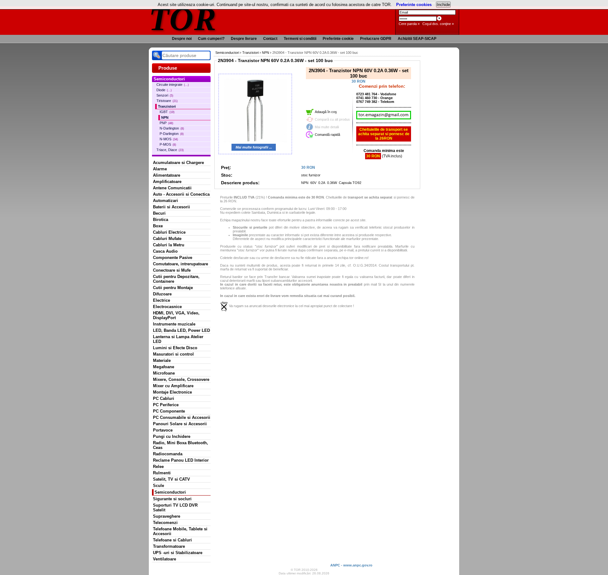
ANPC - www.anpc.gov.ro (351, 565)
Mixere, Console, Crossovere (181, 379)
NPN (164, 117)
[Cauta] (157, 55)
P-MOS (168, 144)
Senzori (164, 95)
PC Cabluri (163, 398)
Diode (164, 90)
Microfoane (164, 373)
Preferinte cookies (414, 4)
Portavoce (163, 430)
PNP (166, 123)
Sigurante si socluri (172, 498)
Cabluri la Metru (168, 245)
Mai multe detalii (327, 127)
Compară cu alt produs (332, 119)
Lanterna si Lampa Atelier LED (178, 339)
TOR (183, 19)
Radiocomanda (167, 454)
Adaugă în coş (326, 112)
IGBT (167, 112)
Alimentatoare (166, 175)
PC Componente (169, 411)
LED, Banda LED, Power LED (181, 330)
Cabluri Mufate (167, 238)
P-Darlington (172, 134)
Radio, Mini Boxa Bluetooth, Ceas (180, 445)
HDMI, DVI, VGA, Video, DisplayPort (176, 315)
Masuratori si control (173, 354)
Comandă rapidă (327, 134)
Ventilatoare (164, 559)
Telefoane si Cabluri (172, 540)
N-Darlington (172, 128)
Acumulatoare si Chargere (178, 162)
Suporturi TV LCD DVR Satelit (175, 507)
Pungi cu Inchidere (171, 436)
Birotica (160, 219)
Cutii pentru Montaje (173, 287)
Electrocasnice (167, 306)
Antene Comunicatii (172, 188)
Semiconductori (170, 492)
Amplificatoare (167, 181)
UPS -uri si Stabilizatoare (177, 552)
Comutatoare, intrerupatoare (180, 264)
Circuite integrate (172, 84)
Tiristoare (167, 101)
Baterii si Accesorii (171, 207)
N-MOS (169, 139)
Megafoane (163, 366)
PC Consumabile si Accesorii (181, 417)
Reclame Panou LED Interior (181, 460)
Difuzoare (162, 294)
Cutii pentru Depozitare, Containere (176, 279)
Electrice (161, 300)
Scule (158, 485)
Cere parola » (409, 24)
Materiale (162, 360)
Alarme (160, 169)
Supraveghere (166, 516)
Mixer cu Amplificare (173, 385)
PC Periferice (166, 404)
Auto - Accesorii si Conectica (181, 194)
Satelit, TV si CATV (171, 479)
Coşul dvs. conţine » (438, 24)
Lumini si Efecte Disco (175, 347)
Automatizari (165, 200)
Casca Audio (165, 251)
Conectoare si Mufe (172, 270)
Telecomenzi (165, 522)
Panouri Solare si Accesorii (180, 423)
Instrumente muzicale (174, 324)
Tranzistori (167, 106)
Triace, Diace (170, 150)
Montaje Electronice (172, 392)
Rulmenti (162, 473)
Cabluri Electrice (169, 232)
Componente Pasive (172, 257)
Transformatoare (169, 546)
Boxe (158, 226)
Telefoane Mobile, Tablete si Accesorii (180, 531)
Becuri (159, 213)
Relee (158, 466)
